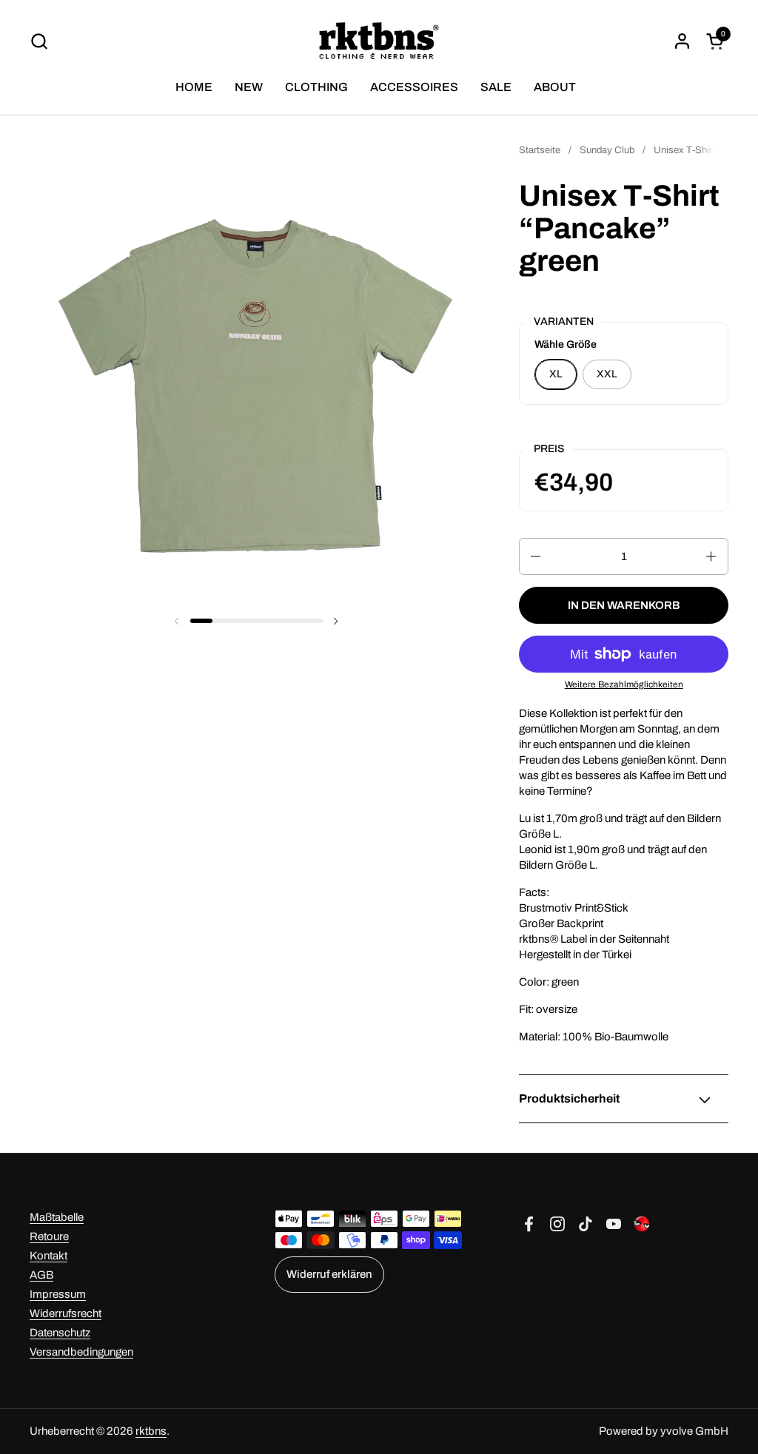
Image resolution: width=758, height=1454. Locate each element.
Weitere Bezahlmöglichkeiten (624, 684)
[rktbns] (379, 40)
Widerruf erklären (329, 1274)
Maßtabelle (57, 1217)
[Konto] (682, 41)
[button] (39, 41)
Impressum (58, 1294)
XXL (607, 374)
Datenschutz (60, 1333)
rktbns (151, 1431)
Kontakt (48, 1256)
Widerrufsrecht (65, 1313)
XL (556, 374)
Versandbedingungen (81, 1352)
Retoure (49, 1236)
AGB (41, 1275)
